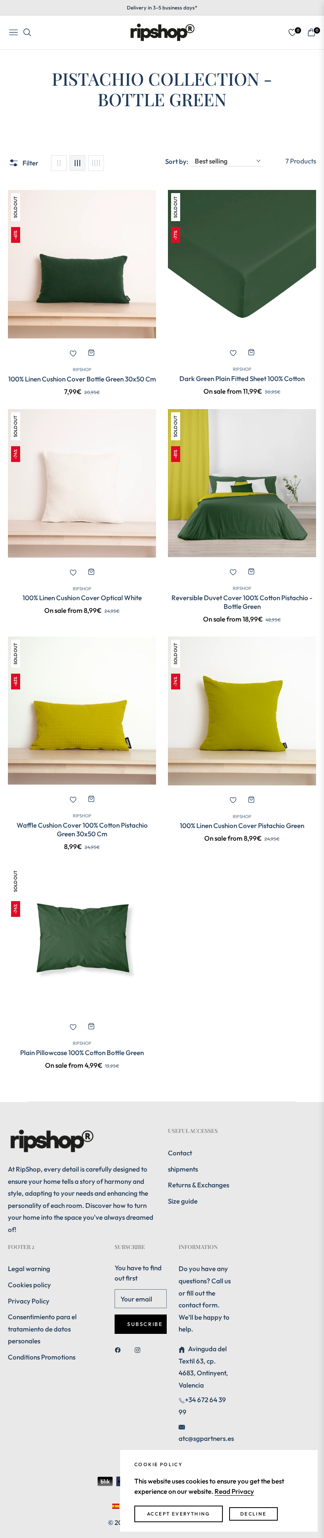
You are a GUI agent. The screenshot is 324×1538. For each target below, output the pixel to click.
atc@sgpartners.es (206, 1438)
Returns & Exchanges (198, 1185)
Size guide (183, 1201)
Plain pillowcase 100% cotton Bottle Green (82, 1052)
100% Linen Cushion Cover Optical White (82, 597)
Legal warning (29, 1268)
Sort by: (176, 161)
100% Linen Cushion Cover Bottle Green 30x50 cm (82, 379)
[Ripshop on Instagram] (139, 1349)
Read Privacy (234, 1491)
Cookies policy (29, 1285)
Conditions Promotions (41, 1357)
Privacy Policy (28, 1301)
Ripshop (82, 369)
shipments (183, 1169)
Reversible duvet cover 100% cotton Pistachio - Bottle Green (242, 601)
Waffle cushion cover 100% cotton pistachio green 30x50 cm (82, 829)
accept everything (178, 1514)
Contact (180, 1153)
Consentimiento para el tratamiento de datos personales (42, 1329)
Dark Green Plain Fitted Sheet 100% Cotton (242, 378)
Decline (253, 1514)
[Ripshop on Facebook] (120, 1349)
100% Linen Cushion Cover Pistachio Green (242, 825)
